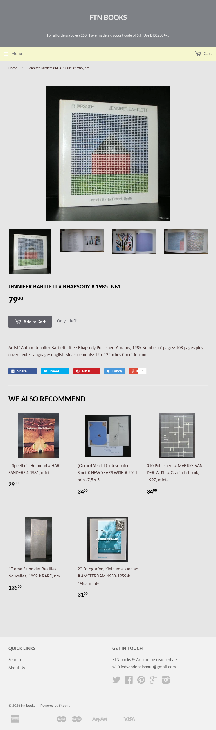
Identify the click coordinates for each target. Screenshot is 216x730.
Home (12, 68)
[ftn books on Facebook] (129, 682)
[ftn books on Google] (153, 682)
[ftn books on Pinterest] (141, 682)
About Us (16, 668)
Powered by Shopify (55, 706)
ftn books (108, 18)
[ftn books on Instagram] (166, 682)
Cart (207, 54)
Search (14, 660)
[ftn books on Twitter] (116, 682)
